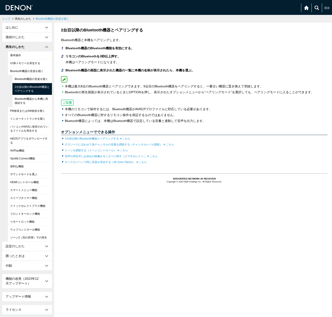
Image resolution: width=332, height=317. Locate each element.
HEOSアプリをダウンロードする (29, 140)
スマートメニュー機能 (23, 190)
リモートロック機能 (22, 221)
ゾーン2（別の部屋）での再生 (28, 237)
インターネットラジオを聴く (27, 118)
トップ (6, 18)
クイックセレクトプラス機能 (27, 205)
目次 (327, 7)
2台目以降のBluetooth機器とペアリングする (32, 89)
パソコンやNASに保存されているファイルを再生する (29, 128)
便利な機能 (17, 166)
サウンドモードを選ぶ (23, 174)
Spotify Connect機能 (22, 158)
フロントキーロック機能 (25, 213)
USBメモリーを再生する (25, 63)
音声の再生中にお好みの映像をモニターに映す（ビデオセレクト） (111, 156)
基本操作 (15, 55)
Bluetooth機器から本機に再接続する (31, 101)
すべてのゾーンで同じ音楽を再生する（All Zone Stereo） (106, 162)
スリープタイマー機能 (23, 198)
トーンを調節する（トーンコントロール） (96, 150)
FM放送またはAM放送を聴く (27, 110)
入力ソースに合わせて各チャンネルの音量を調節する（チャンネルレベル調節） (119, 144)
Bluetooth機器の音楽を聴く (52, 18)
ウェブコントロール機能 (25, 229)
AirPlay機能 (17, 150)
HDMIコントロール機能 (24, 182)
